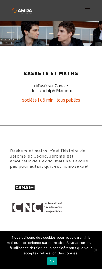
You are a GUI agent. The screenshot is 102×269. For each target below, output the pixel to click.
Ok (52, 261)
